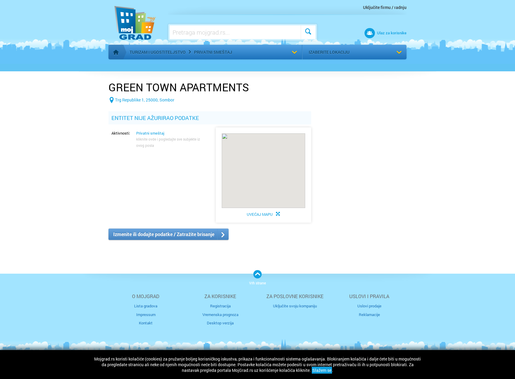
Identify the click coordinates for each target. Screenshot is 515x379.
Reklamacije (369, 314)
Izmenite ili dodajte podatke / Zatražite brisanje (163, 234)
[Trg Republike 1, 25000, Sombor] (141, 109)
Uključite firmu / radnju (385, 7)
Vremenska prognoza (220, 314)
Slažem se (321, 370)
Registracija (220, 306)
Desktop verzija (220, 323)
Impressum (146, 314)
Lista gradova (145, 306)
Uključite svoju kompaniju (295, 306)
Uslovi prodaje (369, 306)
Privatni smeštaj (213, 52)
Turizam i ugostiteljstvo (158, 52)
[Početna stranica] (115, 52)
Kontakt (146, 323)
